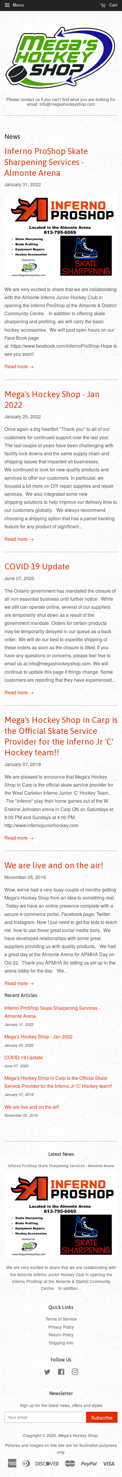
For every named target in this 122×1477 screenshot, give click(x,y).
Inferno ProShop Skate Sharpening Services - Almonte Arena (46, 162)
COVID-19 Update (37, 566)
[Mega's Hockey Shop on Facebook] (61, 1373)
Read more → (19, 366)
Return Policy (61, 1335)
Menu (18, 5)
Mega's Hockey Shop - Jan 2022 (38, 1036)
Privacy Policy (61, 1327)
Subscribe (102, 1417)
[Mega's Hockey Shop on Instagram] (75, 1373)
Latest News (61, 1154)
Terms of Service (61, 1319)
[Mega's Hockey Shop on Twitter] (47, 1373)
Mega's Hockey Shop (78, 1435)
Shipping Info (61, 1343)
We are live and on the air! (53, 865)
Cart (113, 5)
